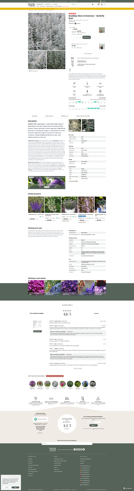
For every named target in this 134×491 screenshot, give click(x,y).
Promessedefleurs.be (85, 480)
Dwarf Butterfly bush (47, 388)
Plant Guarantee (57, 463)
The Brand (55, 4)
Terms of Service (102, 428)
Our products (40, 4)
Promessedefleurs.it (85, 472)
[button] (93, 4)
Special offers (66, 6)
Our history (30, 461)
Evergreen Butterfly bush (55, 388)
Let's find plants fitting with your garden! (55, 376)
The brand (30, 459)
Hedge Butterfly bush (70, 388)
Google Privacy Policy (96, 428)
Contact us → (40, 432)
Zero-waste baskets (58, 471)
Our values (30, 467)
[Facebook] (76, 449)
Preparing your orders (58, 459)
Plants (38, 6)
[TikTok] (83, 449)
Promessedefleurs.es (85, 470)
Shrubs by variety (41, 10)
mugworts (53, 165)
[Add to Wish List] (42, 198)
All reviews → (67, 428)
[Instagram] (74, 449)
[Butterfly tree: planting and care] (36, 288)
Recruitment (30, 473)
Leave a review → (37, 331)
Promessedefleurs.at (85, 474)
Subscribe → (93, 425)
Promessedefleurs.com (86, 466)
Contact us (82, 461)
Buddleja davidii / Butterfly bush (32, 388)
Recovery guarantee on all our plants (61, 1)
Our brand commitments (33, 465)
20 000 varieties (30, 1)
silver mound (62, 165)
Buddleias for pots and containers (40, 388)
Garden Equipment (58, 6)
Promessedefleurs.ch (85, 482)
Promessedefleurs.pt (85, 476)
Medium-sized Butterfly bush (85, 388)
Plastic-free (56, 469)
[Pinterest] (79, 449)
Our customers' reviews (33, 471)
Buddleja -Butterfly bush (49, 10)
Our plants (30, 463)
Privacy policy (74, 489)
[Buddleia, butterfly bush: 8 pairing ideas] (103, 288)
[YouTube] (81, 449)
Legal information (56, 489)
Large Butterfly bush (93, 387)
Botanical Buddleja (63, 387)
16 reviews (78, 23)
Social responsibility (32, 469)
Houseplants (42, 6)
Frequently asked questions (85, 459)
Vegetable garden (49, 6)
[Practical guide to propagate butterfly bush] (69, 288)
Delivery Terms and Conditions (60, 461)
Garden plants (30, 10)
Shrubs (36, 10)
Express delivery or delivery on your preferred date (44, 1)
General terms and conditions (65, 489)
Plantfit (55, 467)
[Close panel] (20, 475)
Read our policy (5, 483)
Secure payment (57, 465)
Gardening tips (48, 4)
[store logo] (31, 4)
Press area (30, 475)
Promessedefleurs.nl (85, 478)
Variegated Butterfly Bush (78, 388)
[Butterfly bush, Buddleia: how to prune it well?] (53, 288)
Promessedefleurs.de (85, 468)
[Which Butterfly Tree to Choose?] (86, 288)
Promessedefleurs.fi (85, 484)
